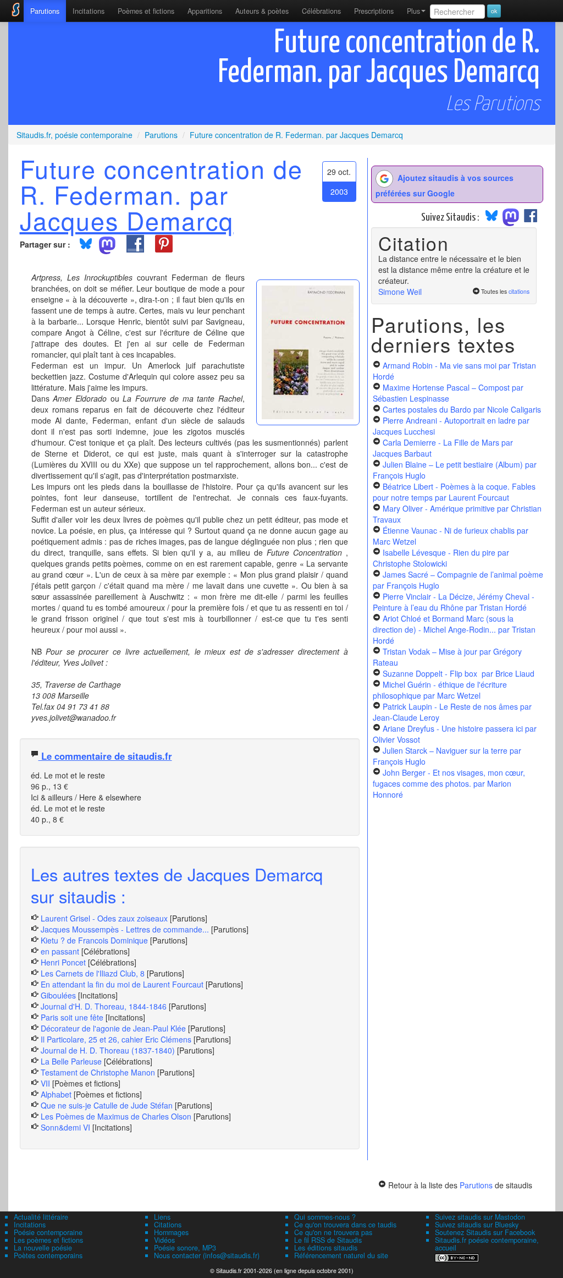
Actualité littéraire (41, 1217)
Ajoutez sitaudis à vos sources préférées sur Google (445, 185)
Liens (162, 1217)
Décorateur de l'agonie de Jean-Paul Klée (113, 1028)
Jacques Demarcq (127, 220)
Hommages (171, 1232)
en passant (60, 951)
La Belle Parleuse (71, 1061)
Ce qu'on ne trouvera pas (333, 1232)
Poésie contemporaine (48, 1232)
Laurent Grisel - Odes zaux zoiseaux (104, 918)
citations (519, 291)
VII (45, 1083)
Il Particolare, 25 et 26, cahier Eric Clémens (116, 1039)
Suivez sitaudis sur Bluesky (476, 1225)
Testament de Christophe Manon (98, 1072)
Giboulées (58, 995)
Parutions (44, 11)
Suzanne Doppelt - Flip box (458, 673)
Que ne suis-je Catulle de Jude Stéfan (107, 1105)
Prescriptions (374, 11)
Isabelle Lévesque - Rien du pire (441, 558)
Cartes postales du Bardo (462, 409)
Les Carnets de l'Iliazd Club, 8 (93, 973)
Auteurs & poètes (262, 11)
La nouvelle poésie (43, 1248)
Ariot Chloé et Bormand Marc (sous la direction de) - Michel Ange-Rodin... (454, 629)
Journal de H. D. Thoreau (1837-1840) (108, 1050)
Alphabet (56, 1094)
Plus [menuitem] (413, 11)
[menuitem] (45, 11)
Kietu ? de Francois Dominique (95, 940)
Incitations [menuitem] (88, 11)
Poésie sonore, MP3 (185, 1248)
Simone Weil (400, 291)
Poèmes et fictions (146, 11)
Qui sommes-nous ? (325, 1217)
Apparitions (204, 11)
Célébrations (321, 11)
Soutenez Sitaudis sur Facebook (485, 1232)
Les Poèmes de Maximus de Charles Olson (116, 1116)
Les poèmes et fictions (48, 1240)
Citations (167, 1225)
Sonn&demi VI (65, 1127)
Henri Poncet (63, 962)
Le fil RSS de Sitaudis (328, 1240)
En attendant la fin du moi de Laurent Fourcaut (122, 984)
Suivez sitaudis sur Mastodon (480, 1217)
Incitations (30, 1225)
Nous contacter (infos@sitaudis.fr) (207, 1255)
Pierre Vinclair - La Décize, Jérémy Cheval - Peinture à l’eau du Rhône (453, 602)
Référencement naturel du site (341, 1255)
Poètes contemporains (48, 1255)
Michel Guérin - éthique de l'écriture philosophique (440, 690)
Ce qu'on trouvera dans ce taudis (345, 1225)
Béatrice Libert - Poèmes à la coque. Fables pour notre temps (454, 492)
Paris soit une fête (72, 1017)
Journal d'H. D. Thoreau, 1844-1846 (104, 1006)
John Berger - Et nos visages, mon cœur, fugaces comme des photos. (449, 783)
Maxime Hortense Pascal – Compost (448, 393)
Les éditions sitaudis (325, 1248)
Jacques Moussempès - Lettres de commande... (125, 929)
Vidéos (164, 1240)
